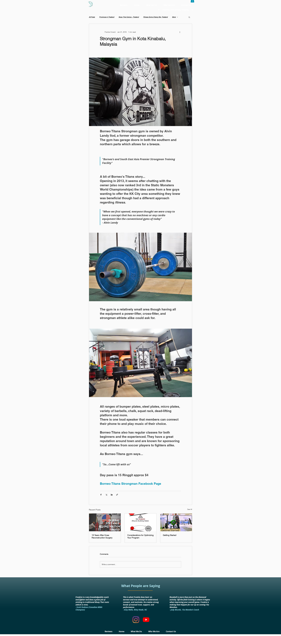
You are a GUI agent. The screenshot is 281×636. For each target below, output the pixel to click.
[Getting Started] (176, 522)
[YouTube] (146, 619)
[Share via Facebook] (101, 495)
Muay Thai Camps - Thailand (129, 17)
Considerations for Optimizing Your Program (140, 536)
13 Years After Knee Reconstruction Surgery (102, 536)
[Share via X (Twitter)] (106, 495)
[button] (189, 17)
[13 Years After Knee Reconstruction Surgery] (105, 522)
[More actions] (179, 32)
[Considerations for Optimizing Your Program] (140, 522)
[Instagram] (136, 619)
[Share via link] (117, 495)
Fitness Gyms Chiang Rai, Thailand (155, 17)
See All (189, 509)
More (174, 17)
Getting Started (169, 535)
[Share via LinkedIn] (112, 495)
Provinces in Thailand (106, 17)
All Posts (92, 17)
